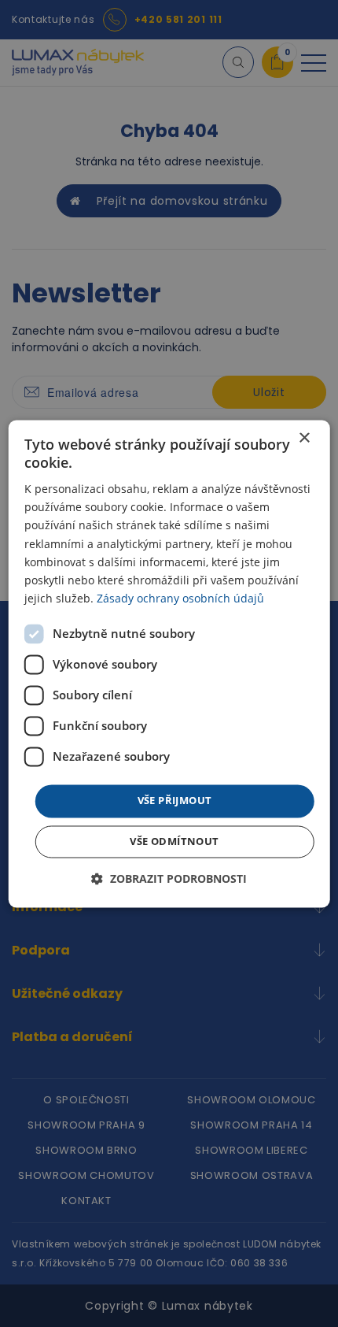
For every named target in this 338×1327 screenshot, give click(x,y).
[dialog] (169, 663)
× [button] (304, 438)
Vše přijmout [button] (175, 800)
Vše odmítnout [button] (174, 841)
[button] (169, 878)
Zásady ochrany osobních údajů (180, 598)
